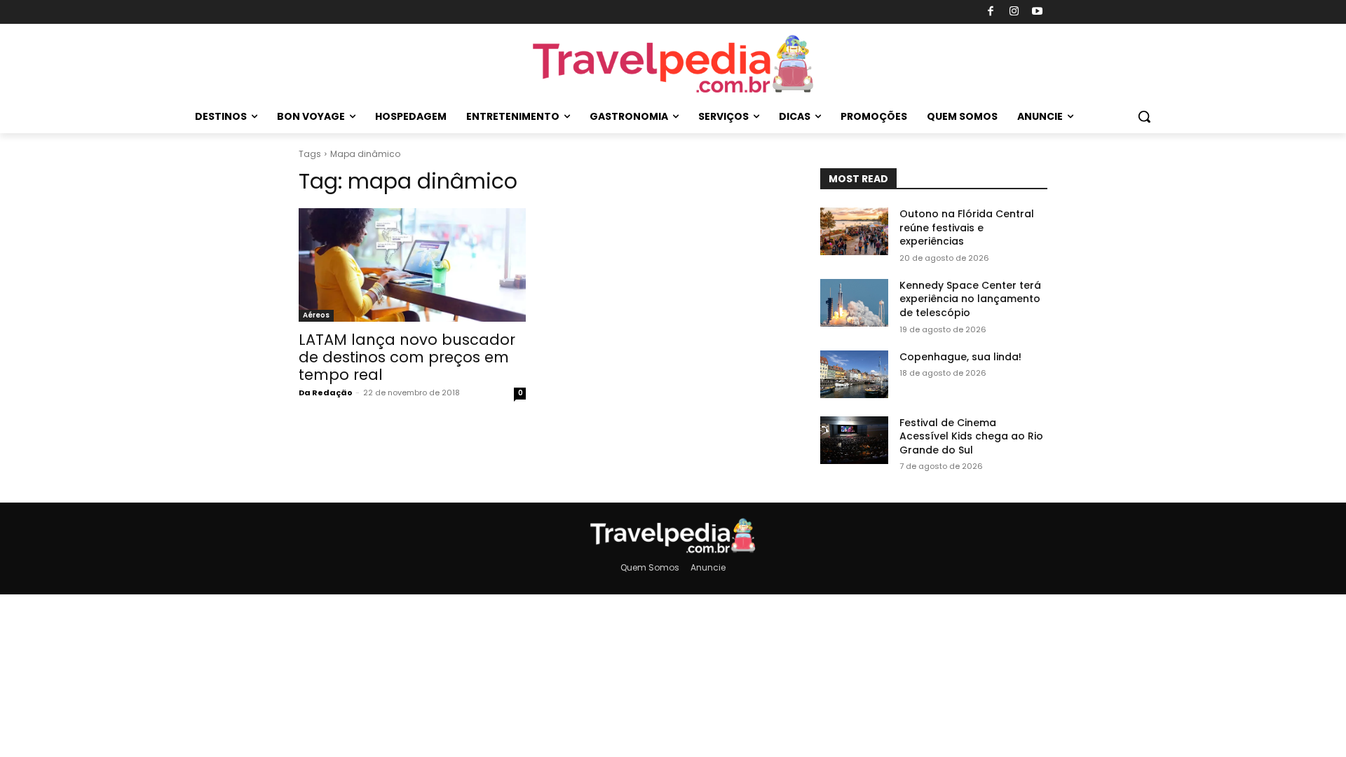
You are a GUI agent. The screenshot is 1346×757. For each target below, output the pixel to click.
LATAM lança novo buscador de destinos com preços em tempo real (407, 357)
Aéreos (316, 315)
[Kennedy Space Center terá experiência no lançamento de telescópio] (854, 303)
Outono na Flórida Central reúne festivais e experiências (966, 227)
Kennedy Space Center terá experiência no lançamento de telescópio (970, 299)
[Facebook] (991, 12)
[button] (1144, 116)
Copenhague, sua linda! (960, 357)
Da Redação (326, 392)
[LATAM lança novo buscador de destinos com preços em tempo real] (412, 265)
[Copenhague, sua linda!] (854, 374)
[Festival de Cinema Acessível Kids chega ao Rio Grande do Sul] (854, 440)
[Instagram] (1014, 12)
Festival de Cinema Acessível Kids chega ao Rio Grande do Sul (971, 436)
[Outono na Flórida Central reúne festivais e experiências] (854, 231)
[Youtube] (1038, 12)
